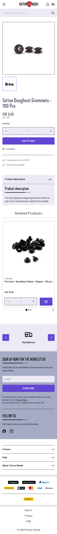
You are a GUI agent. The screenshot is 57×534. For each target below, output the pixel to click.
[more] (50, 131)
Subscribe (28, 388)
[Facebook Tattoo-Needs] (4, 431)
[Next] (53, 309)
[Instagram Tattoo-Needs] (11, 431)
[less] (6, 131)
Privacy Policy (21, 400)
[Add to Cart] (46, 302)
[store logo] (28, 4)
